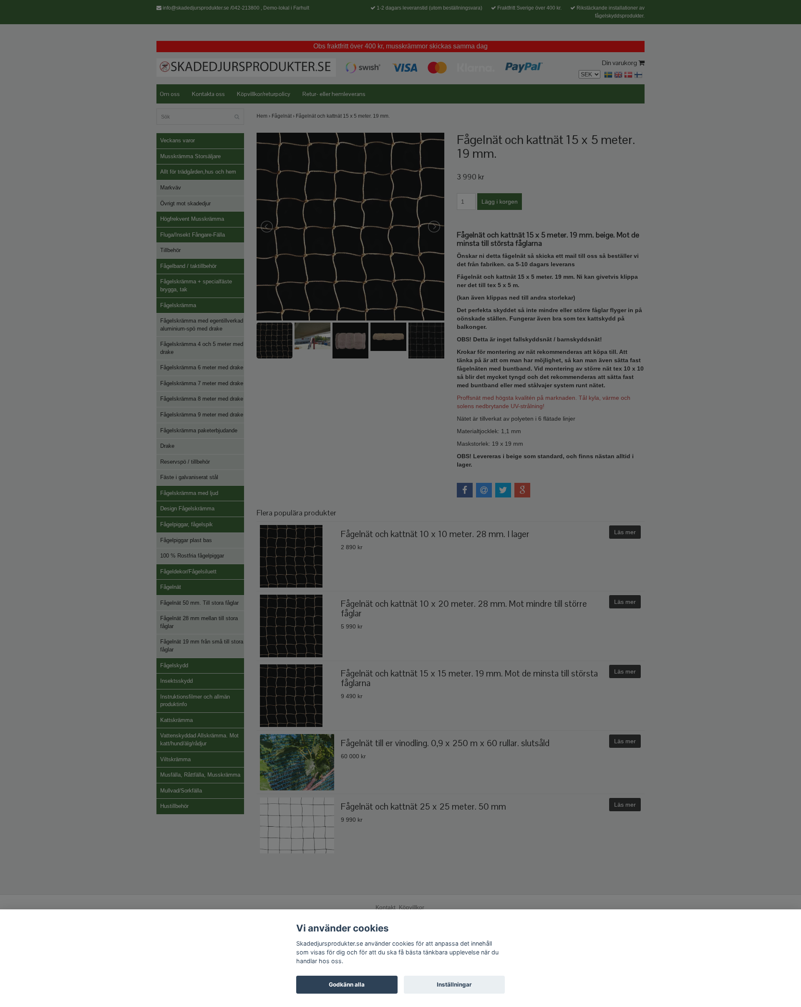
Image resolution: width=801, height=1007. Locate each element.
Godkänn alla (347, 984)
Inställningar (454, 984)
